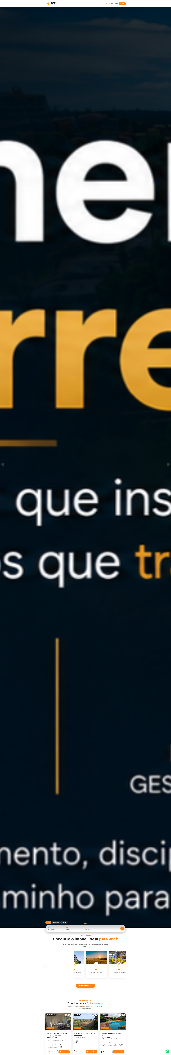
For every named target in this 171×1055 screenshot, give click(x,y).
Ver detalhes (53, 1051)
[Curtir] (120, 1015)
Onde (67, 927)
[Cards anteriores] (45, 964)
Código (105, 927)
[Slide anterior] (2, 464)
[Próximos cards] (126, 964)
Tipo (48, 927)
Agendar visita (64, 1051)
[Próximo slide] (168, 464)
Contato (122, 3)
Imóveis (111, 3)
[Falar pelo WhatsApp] (167, 1051)
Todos (48, 922)
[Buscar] (122, 928)
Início (106, 3)
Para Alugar (56, 922)
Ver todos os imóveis (84, 985)
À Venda (64, 922)
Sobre (116, 3)
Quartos (87, 927)
